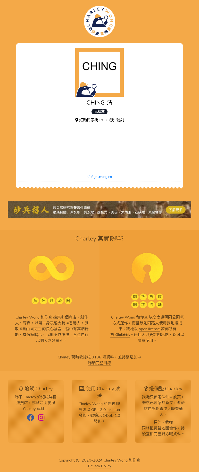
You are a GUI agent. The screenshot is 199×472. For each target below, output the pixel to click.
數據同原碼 (120, 335)
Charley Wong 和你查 (122, 460)
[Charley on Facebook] (30, 418)
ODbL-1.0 (111, 415)
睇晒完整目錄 (99, 363)
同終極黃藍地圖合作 (159, 428)
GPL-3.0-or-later (105, 410)
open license (149, 329)
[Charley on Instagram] (41, 418)
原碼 (82, 410)
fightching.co (101, 176)
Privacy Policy (99, 466)
